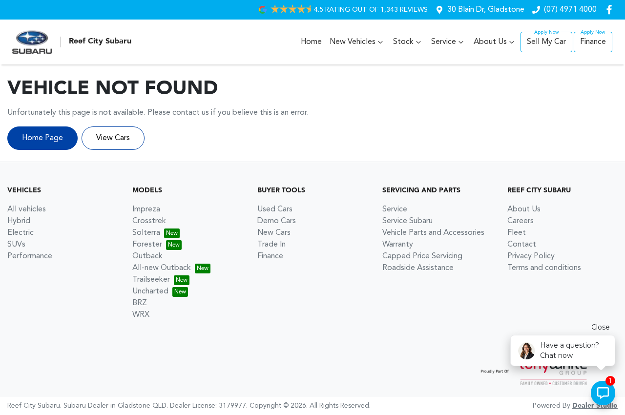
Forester (147, 245)
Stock (403, 42)
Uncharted (150, 291)
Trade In (271, 245)
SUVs (16, 245)
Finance (593, 42)
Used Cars (274, 209)
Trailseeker (151, 280)
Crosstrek (149, 221)
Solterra (146, 233)
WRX (140, 315)
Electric (20, 233)
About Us (490, 42)
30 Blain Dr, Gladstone (485, 10)
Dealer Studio (595, 405)
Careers (520, 221)
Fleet (516, 233)
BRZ (139, 303)
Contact (521, 245)
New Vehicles (352, 42)
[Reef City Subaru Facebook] (611, 9)
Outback (147, 256)
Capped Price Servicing (422, 256)
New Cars (274, 233)
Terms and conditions (544, 268)
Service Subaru (407, 221)
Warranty (397, 245)
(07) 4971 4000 (570, 10)
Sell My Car (546, 42)
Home (311, 42)
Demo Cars (276, 221)
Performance (29, 256)
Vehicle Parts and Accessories (433, 233)
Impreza (146, 209)
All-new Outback (161, 268)
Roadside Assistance (418, 268)
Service (443, 42)
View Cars (113, 138)
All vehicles (26, 209)
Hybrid (18, 221)
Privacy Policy (531, 256)
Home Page (42, 138)
